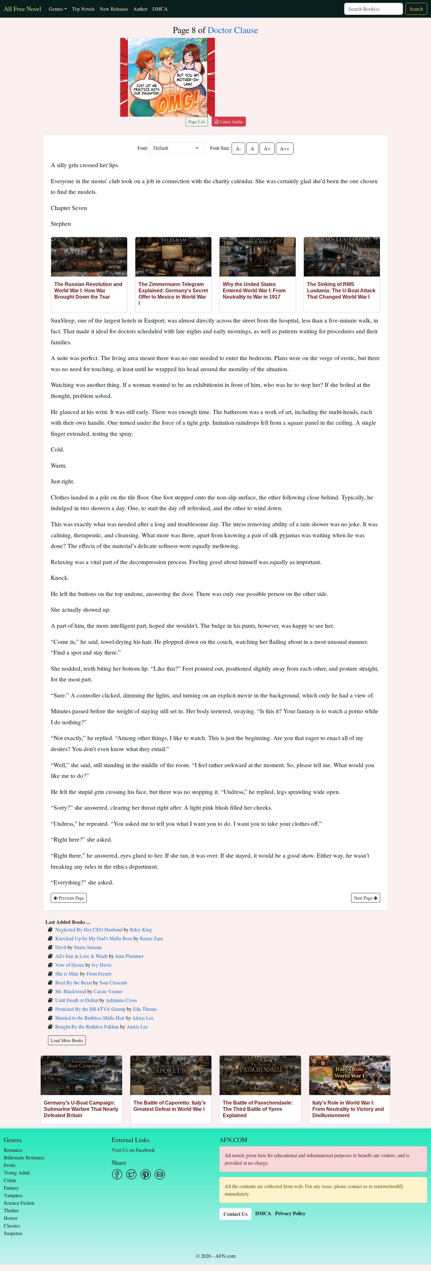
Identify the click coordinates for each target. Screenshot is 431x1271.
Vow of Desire (69, 964)
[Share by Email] (159, 1174)
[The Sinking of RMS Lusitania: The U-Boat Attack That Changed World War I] (342, 257)
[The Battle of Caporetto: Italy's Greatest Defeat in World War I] (171, 1075)
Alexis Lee (143, 1017)
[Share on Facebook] (117, 1174)
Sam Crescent (113, 982)
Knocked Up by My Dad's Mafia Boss (93, 938)
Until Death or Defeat (76, 1000)
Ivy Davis (101, 964)
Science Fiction (19, 1202)
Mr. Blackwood (70, 991)
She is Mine (67, 973)
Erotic (10, 1165)
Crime (10, 1180)
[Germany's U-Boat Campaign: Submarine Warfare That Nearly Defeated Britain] (81, 1075)
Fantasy (11, 1187)
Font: (143, 147)
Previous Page (70, 898)
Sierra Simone (88, 947)
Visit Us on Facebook (133, 1149)
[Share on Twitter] (131, 1174)
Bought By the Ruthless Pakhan (87, 1026)
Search (416, 8)
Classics (12, 1225)
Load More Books (67, 1040)
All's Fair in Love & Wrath (81, 956)
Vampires (13, 1195)
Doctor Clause (233, 30)
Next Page (364, 898)
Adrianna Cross (121, 1000)
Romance (13, 1149)
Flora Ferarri (98, 973)
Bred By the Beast (73, 982)
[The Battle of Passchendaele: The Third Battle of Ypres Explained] (260, 1075)
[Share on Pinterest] (145, 1174)
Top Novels (83, 8)
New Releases (114, 8)
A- (238, 148)
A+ (267, 148)
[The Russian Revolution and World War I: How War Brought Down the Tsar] (89, 257)
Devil (60, 947)
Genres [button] (56, 8)
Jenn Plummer (129, 956)
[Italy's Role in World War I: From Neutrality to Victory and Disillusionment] (350, 1075)
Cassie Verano (108, 991)
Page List (196, 122)
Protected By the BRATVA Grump (90, 1009)
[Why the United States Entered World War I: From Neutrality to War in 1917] (258, 257)
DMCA (160, 8)
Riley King (141, 929)
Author (140, 8)
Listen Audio (230, 122)
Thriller (11, 1210)
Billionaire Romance (24, 1157)
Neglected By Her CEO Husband (88, 929)
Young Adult (17, 1172)
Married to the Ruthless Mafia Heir (90, 1017)
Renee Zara (151, 938)
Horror (10, 1218)
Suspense (13, 1233)
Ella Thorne (145, 1009)
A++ (284, 148)
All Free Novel (22, 8)
